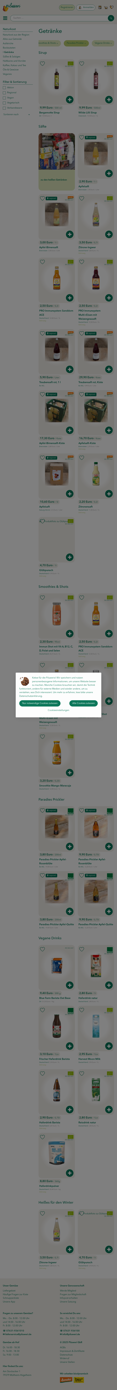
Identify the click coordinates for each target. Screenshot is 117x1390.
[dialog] (58, 695)
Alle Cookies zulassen (83, 703)
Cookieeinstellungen (58, 710)
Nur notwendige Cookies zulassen (40, 703)
